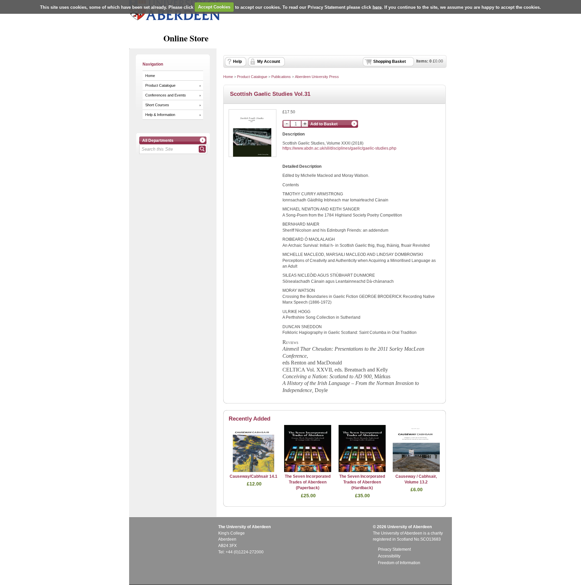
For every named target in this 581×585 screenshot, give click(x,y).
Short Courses (157, 105)
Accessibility (389, 556)
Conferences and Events (165, 95)
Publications (281, 77)
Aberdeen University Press (317, 77)
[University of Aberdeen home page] (174, 18)
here (377, 6)
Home (150, 76)
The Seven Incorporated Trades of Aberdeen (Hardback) (362, 482)
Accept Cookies (214, 6)
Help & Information (160, 115)
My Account (268, 61)
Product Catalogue (160, 85)
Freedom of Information (399, 562)
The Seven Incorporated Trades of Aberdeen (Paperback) (308, 482)
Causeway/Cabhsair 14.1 (253, 476)
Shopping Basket (389, 61)
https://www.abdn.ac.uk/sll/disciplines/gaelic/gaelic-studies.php (339, 148)
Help (237, 61)
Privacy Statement (394, 549)
